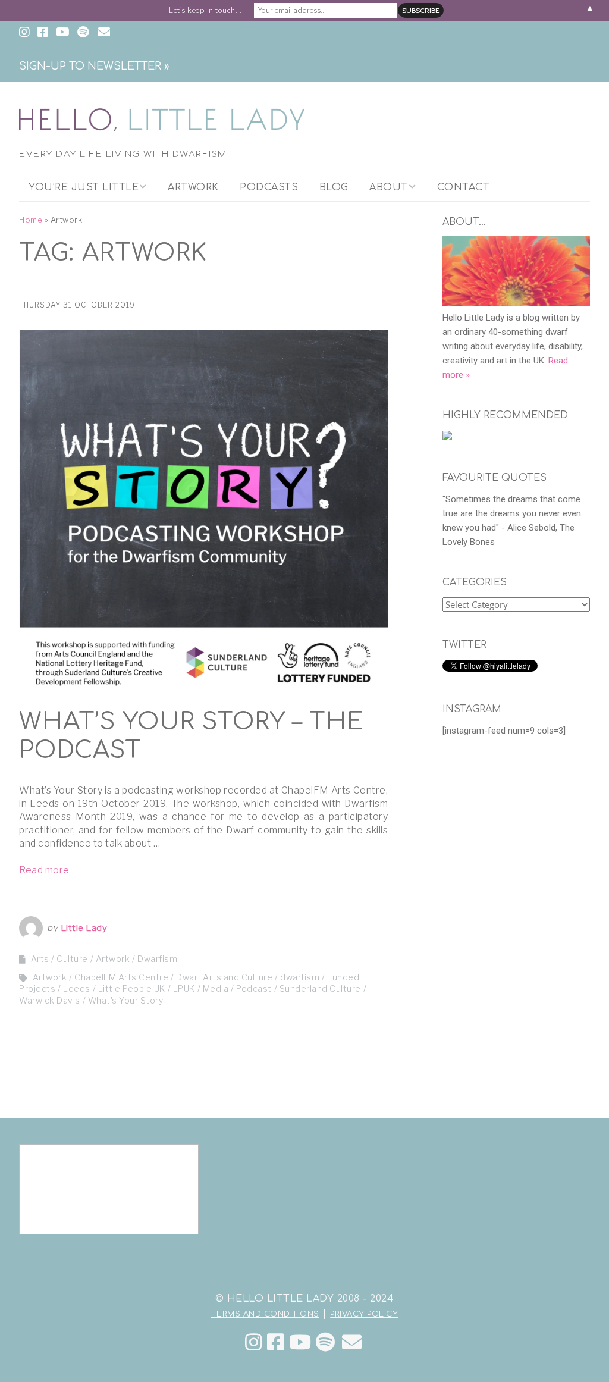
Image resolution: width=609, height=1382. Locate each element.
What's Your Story (126, 1000)
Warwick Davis (49, 1000)
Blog (334, 187)
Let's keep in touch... (205, 10)
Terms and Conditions (265, 1314)
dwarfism (299, 977)
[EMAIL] (104, 33)
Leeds (76, 988)
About (388, 187)
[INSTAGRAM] (25, 33)
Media (216, 988)
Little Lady (84, 928)
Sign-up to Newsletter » (94, 66)
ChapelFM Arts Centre (121, 977)
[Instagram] (254, 1342)
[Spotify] (325, 1342)
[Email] (352, 1342)
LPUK (184, 988)
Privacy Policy (364, 1314)
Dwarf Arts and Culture (224, 977)
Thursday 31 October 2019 (77, 304)
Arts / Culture (59, 959)
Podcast (254, 988)
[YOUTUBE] (63, 33)
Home (30, 219)
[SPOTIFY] (83, 33)
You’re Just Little (84, 187)
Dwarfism (157, 959)
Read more (44, 870)
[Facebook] (276, 1342)
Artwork (193, 187)
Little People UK (131, 988)
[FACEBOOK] (43, 33)
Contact (463, 187)
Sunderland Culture (320, 988)
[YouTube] (300, 1342)
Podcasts (269, 187)
